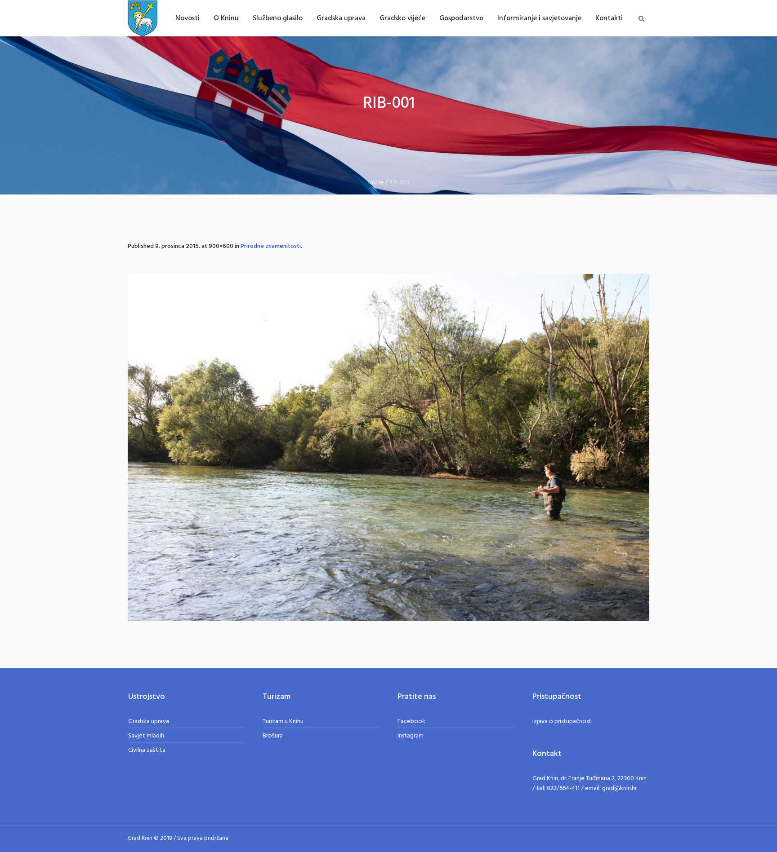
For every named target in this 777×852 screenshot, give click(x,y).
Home (376, 182)
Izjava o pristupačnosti (562, 721)
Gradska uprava (148, 721)
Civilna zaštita (146, 750)
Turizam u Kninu (283, 721)
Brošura (273, 736)
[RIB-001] (388, 447)
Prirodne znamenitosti (271, 246)
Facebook (411, 721)
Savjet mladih (146, 736)
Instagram (410, 736)
